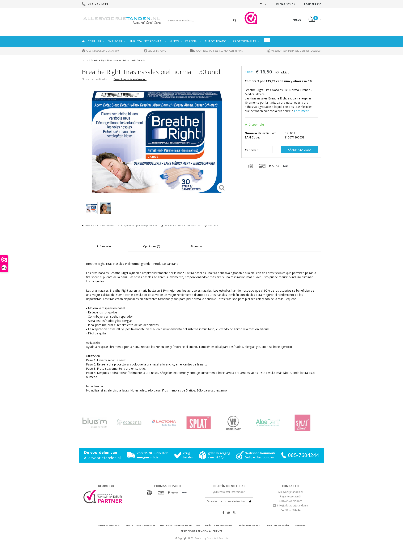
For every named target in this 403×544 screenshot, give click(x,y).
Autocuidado (215, 41)
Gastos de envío (278, 525)
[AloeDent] (272, 423)
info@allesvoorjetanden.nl (293, 505)
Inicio (85, 60)
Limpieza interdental (145, 41)
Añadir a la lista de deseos (99, 225)
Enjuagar (114, 41)
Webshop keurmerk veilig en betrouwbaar (296, 50)
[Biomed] (307, 423)
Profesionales (244, 41)
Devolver (300, 525)
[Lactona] (168, 423)
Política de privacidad (219, 525)
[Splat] (203, 423)
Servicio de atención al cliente (201, 531)
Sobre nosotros (108, 525)
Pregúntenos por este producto (139, 225)
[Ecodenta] (133, 423)
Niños (174, 41)
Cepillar (94, 41)
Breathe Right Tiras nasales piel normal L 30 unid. (118, 60)
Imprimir (213, 225)
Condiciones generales (139, 525)
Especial (191, 41)
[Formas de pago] (250, 166)
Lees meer (301, 111)
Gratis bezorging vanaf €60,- (103, 50)
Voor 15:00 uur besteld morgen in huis (219, 50)
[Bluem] (99, 423)
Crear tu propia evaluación (130, 79)
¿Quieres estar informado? (229, 492)
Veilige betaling (156, 50)
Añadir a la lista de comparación (182, 225)
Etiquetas (197, 246)
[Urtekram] (237, 423)
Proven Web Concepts (217, 538)
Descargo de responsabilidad (180, 525)
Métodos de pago (250, 525)
